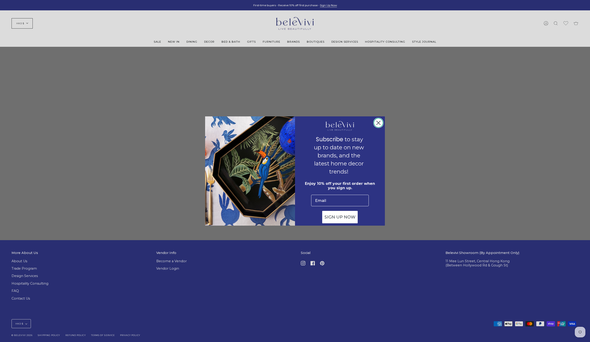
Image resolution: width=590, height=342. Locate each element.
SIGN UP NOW (339, 217)
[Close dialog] (378, 122)
